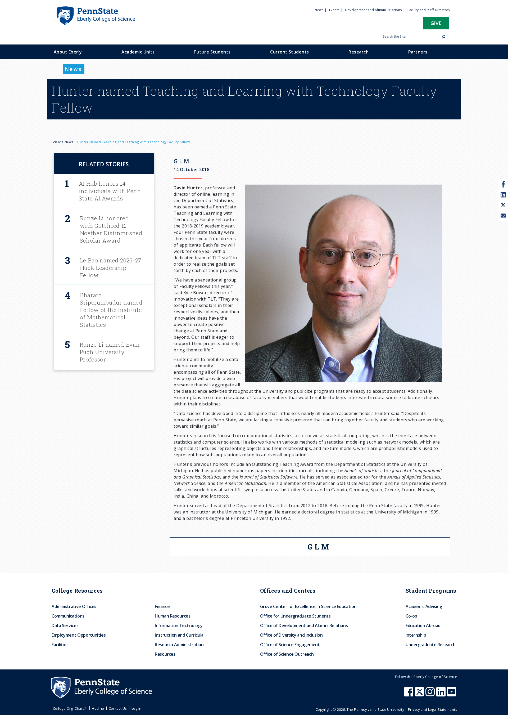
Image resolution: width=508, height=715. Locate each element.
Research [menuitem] (358, 52)
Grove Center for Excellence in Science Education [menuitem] (308, 606)
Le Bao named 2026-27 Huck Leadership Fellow (111, 268)
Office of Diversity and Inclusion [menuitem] (291, 635)
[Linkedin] (503, 195)
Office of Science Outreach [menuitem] (287, 654)
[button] (436, 25)
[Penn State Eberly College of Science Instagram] (430, 694)
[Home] (95, 9)
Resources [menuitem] (165, 654)
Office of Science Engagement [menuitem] (290, 644)
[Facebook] (503, 184)
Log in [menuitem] (136, 708)
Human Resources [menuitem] (172, 616)
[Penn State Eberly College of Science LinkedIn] (441, 694)
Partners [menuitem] (418, 52)
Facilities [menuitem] (60, 644)
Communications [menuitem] (68, 616)
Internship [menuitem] (416, 635)
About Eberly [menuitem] (68, 52)
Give (436, 23)
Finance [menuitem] (162, 606)
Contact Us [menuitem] (118, 708)
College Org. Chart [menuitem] (68, 708)
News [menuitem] (319, 10)
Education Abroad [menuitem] (423, 625)
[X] (503, 205)
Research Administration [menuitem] (179, 644)
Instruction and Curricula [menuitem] (179, 635)
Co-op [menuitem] (411, 616)
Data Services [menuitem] (65, 625)
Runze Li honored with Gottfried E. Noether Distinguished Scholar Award (111, 229)
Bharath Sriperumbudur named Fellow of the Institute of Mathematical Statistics (111, 309)
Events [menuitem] (334, 10)
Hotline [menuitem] (98, 708)
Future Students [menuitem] (212, 52)
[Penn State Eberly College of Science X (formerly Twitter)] (420, 694)
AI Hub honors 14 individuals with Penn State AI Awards (110, 191)
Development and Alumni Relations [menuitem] (373, 10)
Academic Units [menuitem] (138, 52)
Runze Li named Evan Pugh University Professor (110, 352)
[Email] (503, 216)
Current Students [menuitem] (289, 52)
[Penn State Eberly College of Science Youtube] (452, 694)
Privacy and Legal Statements (432, 709)
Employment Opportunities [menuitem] (79, 635)
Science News (62, 142)
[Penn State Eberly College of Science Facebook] (409, 694)
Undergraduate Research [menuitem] (431, 644)
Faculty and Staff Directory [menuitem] (428, 10)
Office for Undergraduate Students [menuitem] (295, 616)
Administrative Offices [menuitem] (74, 606)
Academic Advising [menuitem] (424, 606)
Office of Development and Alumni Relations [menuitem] (304, 625)
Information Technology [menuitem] (179, 625)
